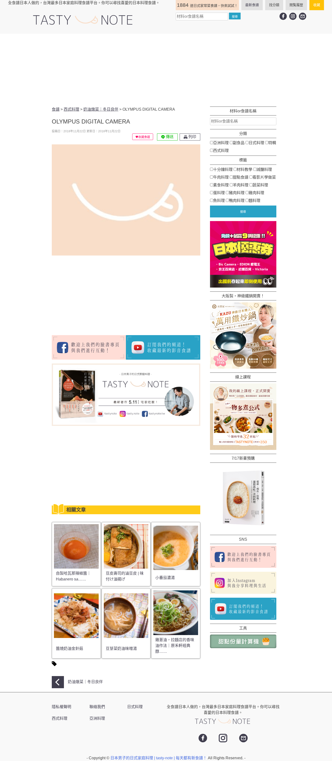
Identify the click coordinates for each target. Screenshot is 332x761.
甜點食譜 (240, 177)
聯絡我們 (97, 707)
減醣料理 (264, 169)
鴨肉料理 (237, 200)
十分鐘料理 (223, 169)
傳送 (169, 137)
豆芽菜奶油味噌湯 (121, 648)
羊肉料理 (240, 185)
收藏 (316, 5)
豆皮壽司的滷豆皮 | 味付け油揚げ (125, 576)
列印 (191, 137)
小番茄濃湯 (165, 578)
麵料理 (254, 200)
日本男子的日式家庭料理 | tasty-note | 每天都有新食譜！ (159, 758)
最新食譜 (252, 5)
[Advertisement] (166, 70)
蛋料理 (219, 192)
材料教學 (244, 169)
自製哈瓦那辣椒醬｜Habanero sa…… (73, 576)
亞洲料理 (221, 143)
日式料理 (256, 143)
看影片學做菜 (264, 177)
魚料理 (219, 200)
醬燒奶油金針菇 (69, 648)
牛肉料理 (221, 177)
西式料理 (221, 151)
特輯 (272, 143)
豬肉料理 (237, 192)
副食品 (239, 143)
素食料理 (221, 185)
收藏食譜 (144, 137)
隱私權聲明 (61, 707)
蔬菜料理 (260, 185)
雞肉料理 (256, 192)
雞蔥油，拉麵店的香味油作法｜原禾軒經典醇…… (174, 645)
